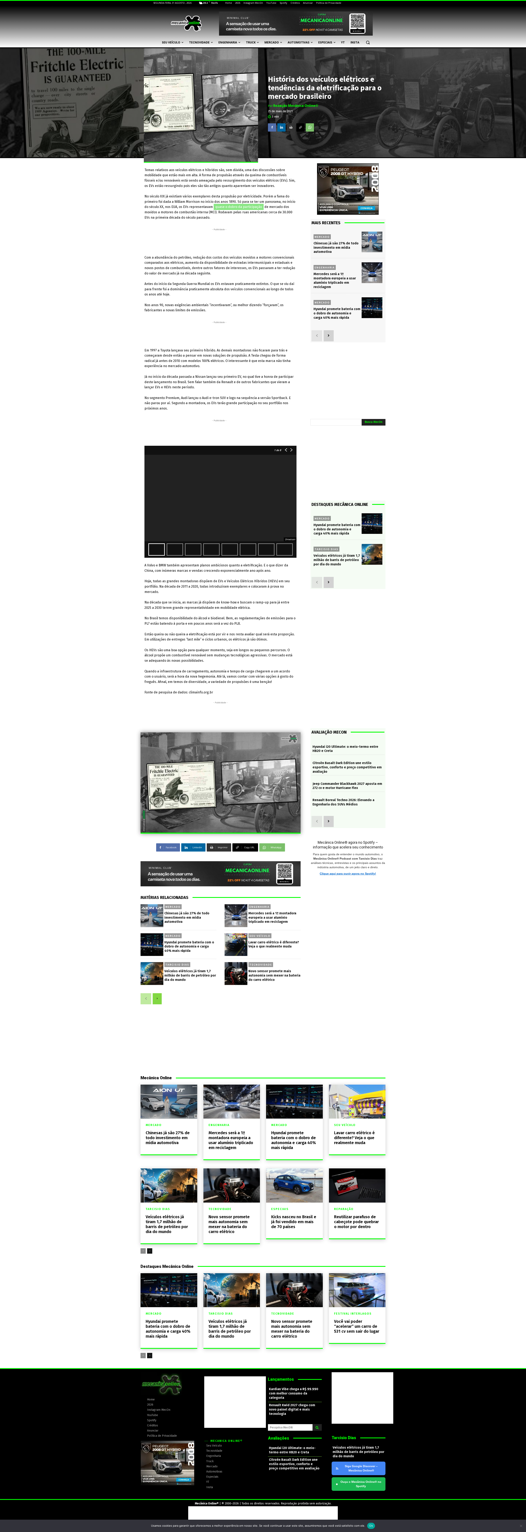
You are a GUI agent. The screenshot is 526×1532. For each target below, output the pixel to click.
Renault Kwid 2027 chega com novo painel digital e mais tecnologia (292, 1409)
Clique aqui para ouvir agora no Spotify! (348, 873)
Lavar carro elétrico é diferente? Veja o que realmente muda (354, 1137)
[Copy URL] (300, 127)
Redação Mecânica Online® (295, 105)
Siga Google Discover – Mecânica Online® (361, 1468)
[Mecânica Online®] (186, 23)
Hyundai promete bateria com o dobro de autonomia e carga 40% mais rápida (189, 946)
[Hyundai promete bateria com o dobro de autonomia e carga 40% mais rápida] (152, 944)
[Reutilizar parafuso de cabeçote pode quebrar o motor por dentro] (357, 1185)
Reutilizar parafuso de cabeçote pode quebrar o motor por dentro (356, 1221)
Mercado (173, 907)
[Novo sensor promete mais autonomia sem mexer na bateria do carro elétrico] (236, 973)
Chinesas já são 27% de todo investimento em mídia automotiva (186, 917)
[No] (521, 1526)
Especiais (280, 1209)
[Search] (317, 1427)
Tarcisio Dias (177, 964)
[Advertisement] (219, 241)
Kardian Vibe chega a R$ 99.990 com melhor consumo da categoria (293, 1393)
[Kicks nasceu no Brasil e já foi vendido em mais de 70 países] (294, 1185)
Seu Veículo (259, 936)
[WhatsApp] (310, 127)
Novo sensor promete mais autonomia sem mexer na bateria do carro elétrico (274, 975)
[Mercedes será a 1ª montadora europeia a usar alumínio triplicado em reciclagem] (236, 915)
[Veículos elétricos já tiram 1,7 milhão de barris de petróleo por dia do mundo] (152, 973)
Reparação (344, 1209)
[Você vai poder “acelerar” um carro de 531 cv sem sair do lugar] (357, 1290)
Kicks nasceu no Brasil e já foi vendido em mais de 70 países (293, 1221)
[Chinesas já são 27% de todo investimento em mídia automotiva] (152, 915)
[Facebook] (272, 127)
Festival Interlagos (353, 1313)
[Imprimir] (291, 127)
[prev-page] (146, 998)
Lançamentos (281, 1379)
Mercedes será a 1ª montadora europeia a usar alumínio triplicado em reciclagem (272, 917)
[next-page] (157, 998)
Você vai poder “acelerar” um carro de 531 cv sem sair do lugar (356, 1326)
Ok (371, 1525)
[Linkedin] (281, 127)
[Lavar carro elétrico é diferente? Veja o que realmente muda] (236, 944)
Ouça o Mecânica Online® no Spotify (358, 1484)
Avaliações (278, 1438)
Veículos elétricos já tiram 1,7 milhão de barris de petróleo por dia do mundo (190, 975)
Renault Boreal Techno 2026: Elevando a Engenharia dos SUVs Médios (343, 802)
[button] (368, 42)
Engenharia (259, 907)
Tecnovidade (260, 964)
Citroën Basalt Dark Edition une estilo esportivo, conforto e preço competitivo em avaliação (347, 767)
